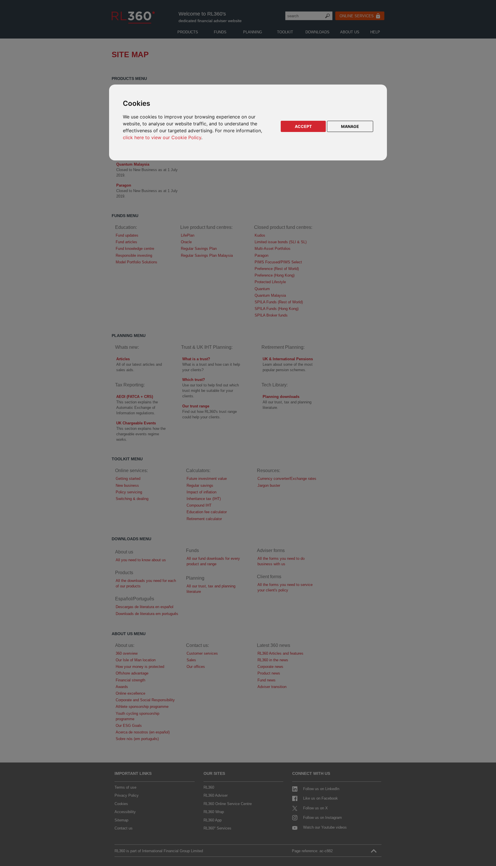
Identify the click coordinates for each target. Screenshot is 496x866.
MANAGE (350, 126)
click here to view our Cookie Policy (162, 137)
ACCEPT (303, 126)
